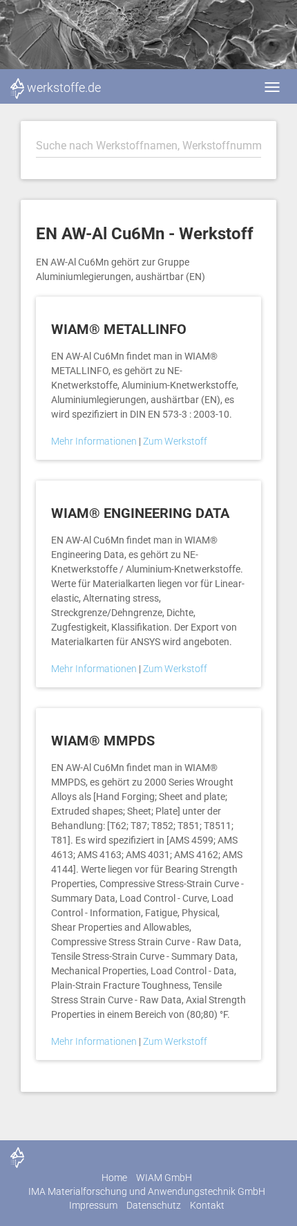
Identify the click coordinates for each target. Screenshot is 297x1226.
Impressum (93, 1205)
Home (114, 1177)
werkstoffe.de (64, 87)
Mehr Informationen (95, 441)
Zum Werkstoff (175, 441)
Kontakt (207, 1205)
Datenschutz (153, 1205)
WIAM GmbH (164, 1177)
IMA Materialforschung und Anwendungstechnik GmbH (146, 1191)
